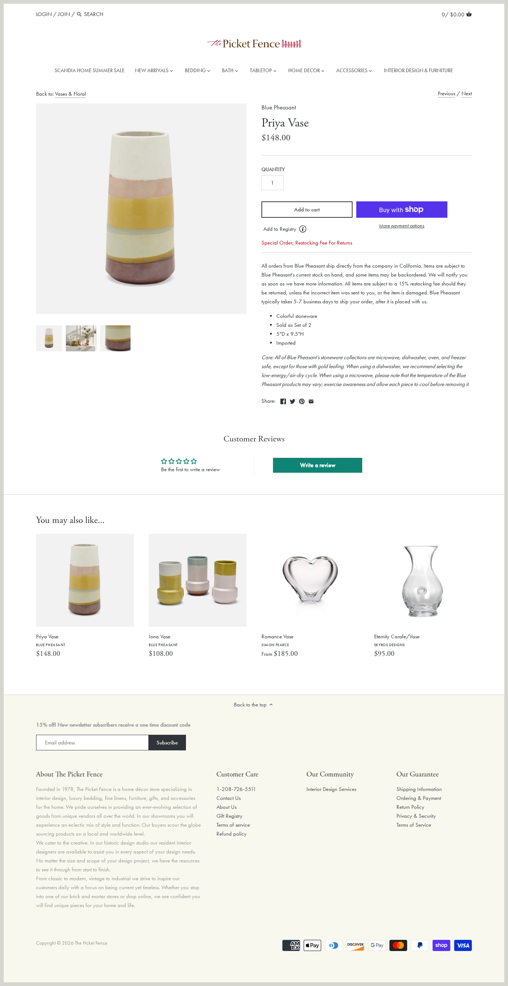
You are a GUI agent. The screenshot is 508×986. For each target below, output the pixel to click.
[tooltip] (302, 229)
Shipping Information (419, 789)
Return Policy (410, 807)
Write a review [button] (317, 465)
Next (467, 93)
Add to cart (307, 209)
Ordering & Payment (418, 798)
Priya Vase (50, 640)
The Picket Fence (91, 943)
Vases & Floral (70, 94)
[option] (49, 338)
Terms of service (233, 825)
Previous (446, 93)
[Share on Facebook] (283, 400)
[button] (307, 229)
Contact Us (228, 798)
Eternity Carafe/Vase (396, 640)
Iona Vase (163, 640)
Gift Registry (229, 816)
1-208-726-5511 (236, 789)
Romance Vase (277, 640)
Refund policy (231, 833)
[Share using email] (311, 400)
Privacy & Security (416, 816)
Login (44, 14)
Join (64, 14)
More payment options (401, 226)
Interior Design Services (331, 789)
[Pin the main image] (302, 400)
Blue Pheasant (278, 107)
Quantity (273, 170)
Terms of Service (413, 825)
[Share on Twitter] (292, 400)
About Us (226, 807)
